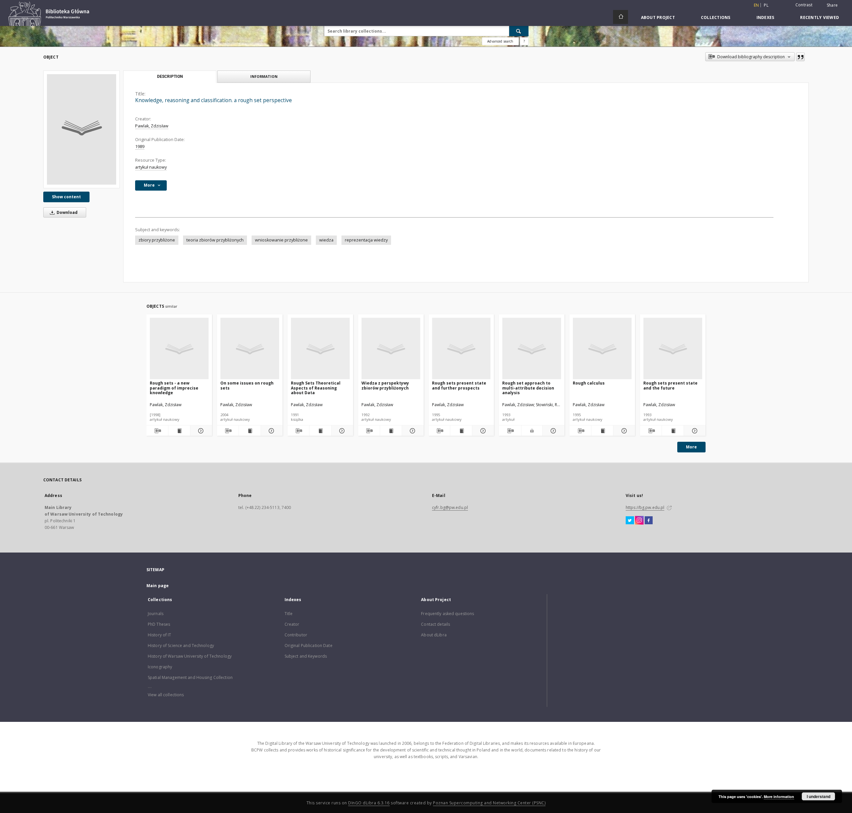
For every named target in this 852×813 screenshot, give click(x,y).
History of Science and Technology (181, 645)
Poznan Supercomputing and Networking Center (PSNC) (489, 803)
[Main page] (620, 17)
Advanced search (500, 41)
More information (779, 796)
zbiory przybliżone (156, 240)
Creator (292, 624)
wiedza (326, 240)
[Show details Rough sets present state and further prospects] (482, 430)
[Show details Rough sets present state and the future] (694, 430)
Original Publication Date (308, 645)
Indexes (765, 17)
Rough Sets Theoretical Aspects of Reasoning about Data (315, 387)
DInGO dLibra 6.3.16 (369, 803)
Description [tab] (170, 76)
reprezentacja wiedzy (366, 240)
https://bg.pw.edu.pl (645, 507)
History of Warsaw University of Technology (190, 656)
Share (832, 5)
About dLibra (433, 635)
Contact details (435, 624)
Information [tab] (264, 76)
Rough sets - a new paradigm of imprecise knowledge (174, 387)
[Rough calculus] (602, 349)
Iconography (160, 667)
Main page (157, 585)
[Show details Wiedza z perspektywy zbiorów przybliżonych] (412, 430)
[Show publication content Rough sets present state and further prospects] (461, 430)
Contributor (296, 635)
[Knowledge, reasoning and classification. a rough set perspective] (81, 129)
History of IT (159, 635)
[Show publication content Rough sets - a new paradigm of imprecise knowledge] (179, 430)
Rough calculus (589, 383)
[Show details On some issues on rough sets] (271, 430)
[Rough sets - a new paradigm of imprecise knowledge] (179, 349)
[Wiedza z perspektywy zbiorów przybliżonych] (391, 349)
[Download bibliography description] (157, 430)
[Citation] (800, 57)
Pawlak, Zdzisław (151, 126)
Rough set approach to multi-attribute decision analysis (528, 387)
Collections (716, 17)
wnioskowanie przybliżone (281, 240)
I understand (818, 796)
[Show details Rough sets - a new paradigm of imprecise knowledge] (200, 430)
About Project (658, 17)
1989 (139, 146)
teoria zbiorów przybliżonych (215, 240)
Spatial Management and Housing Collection (190, 677)
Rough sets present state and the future (670, 385)
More (691, 447)
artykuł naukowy (151, 167)
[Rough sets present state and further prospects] (461, 349)
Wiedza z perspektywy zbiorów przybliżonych (385, 385)
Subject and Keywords (306, 656)
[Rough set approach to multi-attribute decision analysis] (532, 349)
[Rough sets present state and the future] (673, 349)
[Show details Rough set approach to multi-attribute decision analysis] (552, 430)
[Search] (519, 31)
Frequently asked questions (447, 613)
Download (67, 212)
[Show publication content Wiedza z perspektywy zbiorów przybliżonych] (391, 430)
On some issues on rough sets (247, 385)
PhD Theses (159, 624)
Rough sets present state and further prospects (459, 385)
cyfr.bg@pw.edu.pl (450, 507)
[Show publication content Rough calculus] (602, 430)
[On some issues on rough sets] (250, 349)
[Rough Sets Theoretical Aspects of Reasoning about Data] (320, 349)
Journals (155, 613)
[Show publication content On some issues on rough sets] (250, 430)
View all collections (166, 695)
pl (766, 5)
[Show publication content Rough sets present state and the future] (673, 430)
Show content (66, 197)
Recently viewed (819, 17)
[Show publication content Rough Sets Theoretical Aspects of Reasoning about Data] (320, 430)
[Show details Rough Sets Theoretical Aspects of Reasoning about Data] (341, 430)
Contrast (803, 5)
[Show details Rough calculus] (623, 430)
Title (289, 613)
